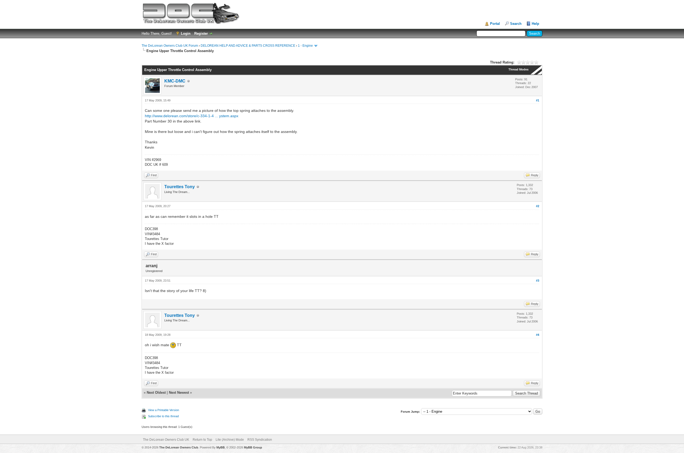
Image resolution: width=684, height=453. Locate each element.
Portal (495, 24)
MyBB (220, 447)
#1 (537, 100)
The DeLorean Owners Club (178, 447)
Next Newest (179, 393)
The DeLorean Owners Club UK (166, 440)
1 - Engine (305, 46)
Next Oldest (156, 393)
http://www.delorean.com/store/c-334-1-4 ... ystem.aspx (191, 116)
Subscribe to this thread (163, 416)
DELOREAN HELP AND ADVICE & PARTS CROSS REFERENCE (248, 46)
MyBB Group (253, 447)
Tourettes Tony (179, 186)
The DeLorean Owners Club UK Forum (170, 46)
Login (186, 33)
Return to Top (202, 440)
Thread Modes (518, 69)
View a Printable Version (163, 410)
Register (201, 33)
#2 (537, 206)
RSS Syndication (259, 440)
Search (516, 24)
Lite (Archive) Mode (230, 440)
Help (535, 24)
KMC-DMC (174, 81)
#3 (537, 280)
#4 (537, 334)
